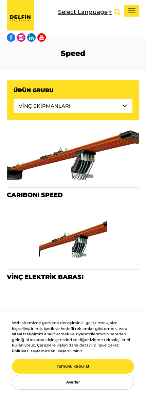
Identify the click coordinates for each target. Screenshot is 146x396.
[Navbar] (131, 11)
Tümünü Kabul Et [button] (73, 366)
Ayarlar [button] (73, 382)
